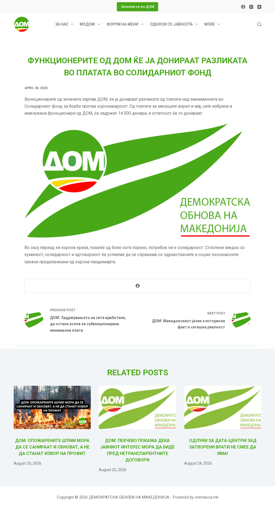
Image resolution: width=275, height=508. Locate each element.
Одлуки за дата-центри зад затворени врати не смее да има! (222, 447)
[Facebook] (243, 7)
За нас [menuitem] (61, 24)
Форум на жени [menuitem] (122, 24)
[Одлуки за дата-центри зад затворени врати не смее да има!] (222, 407)
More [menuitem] (209, 24)
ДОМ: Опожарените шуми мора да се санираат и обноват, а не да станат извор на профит (52, 447)
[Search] (259, 24)
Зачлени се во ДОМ (137, 7)
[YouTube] (259, 7)
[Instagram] (251, 7)
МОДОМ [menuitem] (87, 24)
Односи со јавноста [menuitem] (171, 24)
